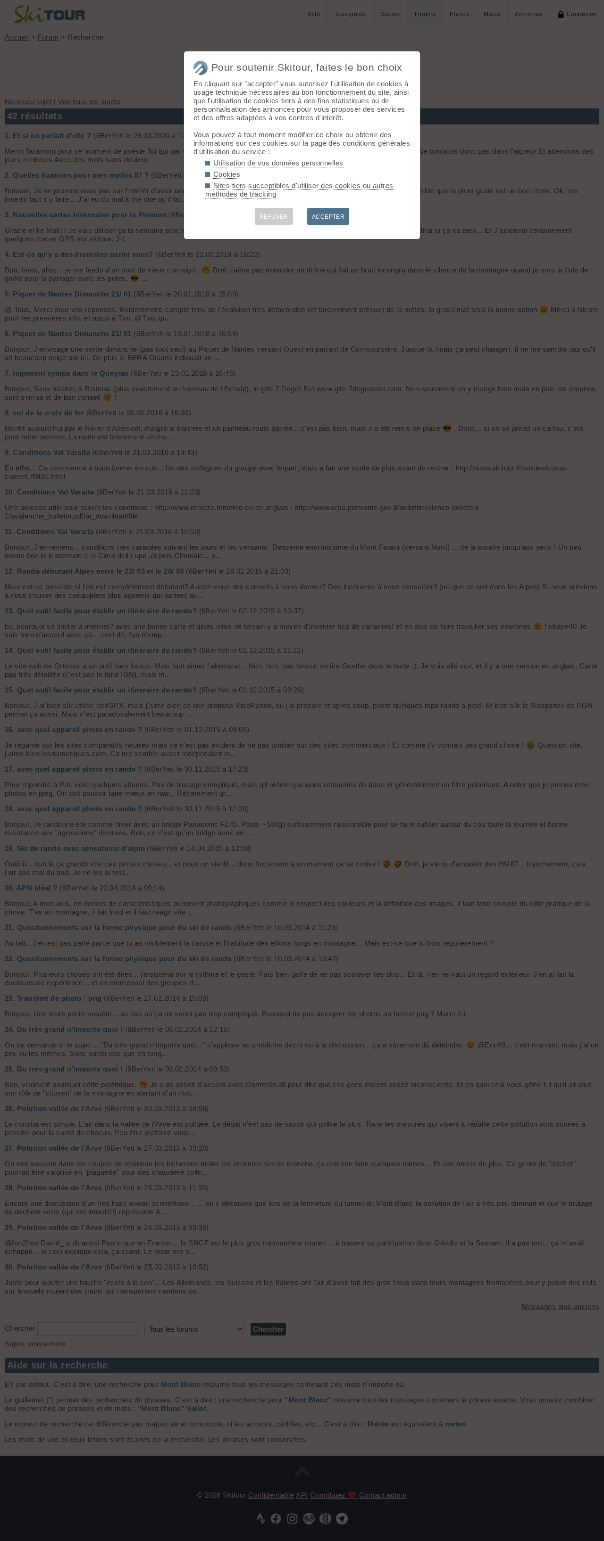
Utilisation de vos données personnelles (278, 163)
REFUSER (274, 217)
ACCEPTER (328, 217)
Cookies (226, 174)
